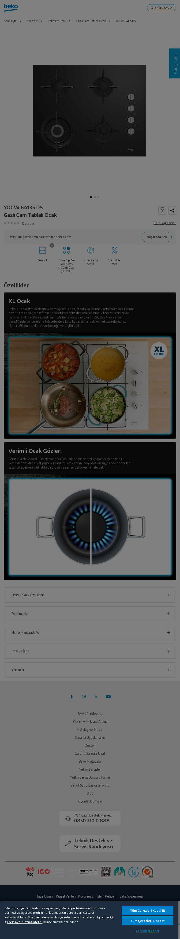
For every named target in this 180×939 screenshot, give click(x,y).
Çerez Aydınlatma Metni (23, 922)
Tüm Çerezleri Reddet (148, 921)
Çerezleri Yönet (147, 931)
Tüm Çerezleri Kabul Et (147, 910)
